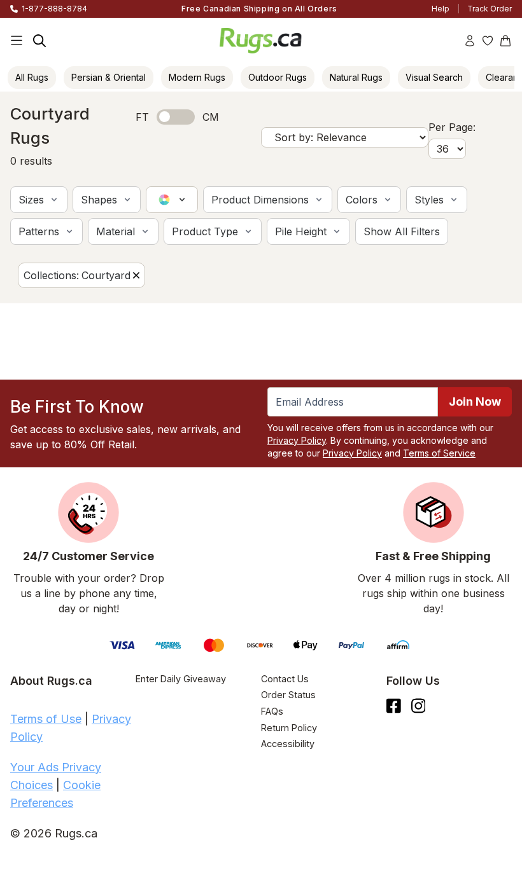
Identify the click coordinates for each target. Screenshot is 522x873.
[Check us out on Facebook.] (393, 706)
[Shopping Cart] (505, 40)
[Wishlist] (487, 40)
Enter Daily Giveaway (181, 678)
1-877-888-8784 (54, 8)
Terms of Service (439, 453)
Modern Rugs (197, 77)
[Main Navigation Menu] (16, 40)
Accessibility (287, 743)
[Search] (39, 40)
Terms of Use (45, 718)
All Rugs (31, 77)
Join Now (475, 401)
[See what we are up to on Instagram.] (418, 706)
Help (440, 8)
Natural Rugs (356, 77)
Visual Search (434, 77)
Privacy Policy (296, 440)
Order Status (288, 694)
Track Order (489, 8)
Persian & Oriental (108, 77)
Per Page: (452, 127)
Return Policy (289, 727)
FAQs (272, 711)
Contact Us (285, 678)
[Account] (469, 40)
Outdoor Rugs (277, 77)
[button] (38, 199)
